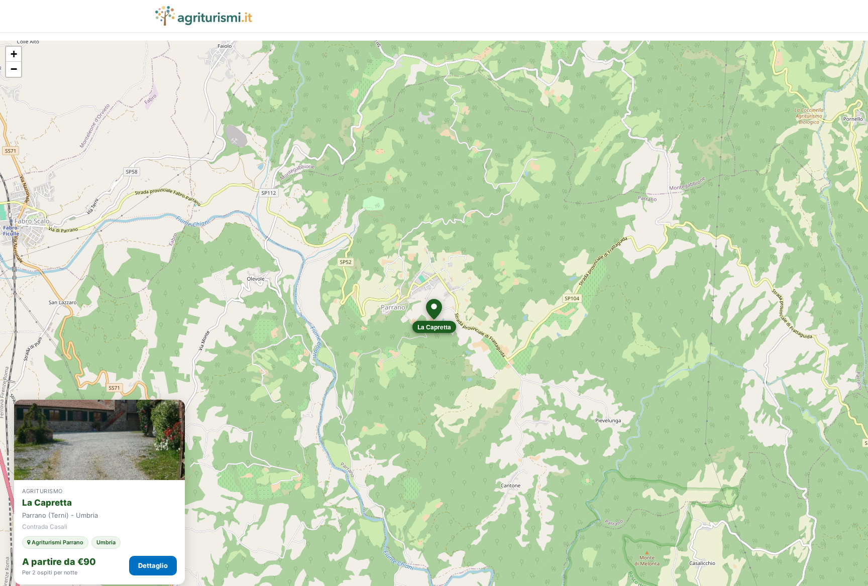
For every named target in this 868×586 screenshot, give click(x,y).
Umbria (106, 542)
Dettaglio (153, 565)
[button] (434, 309)
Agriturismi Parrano (56, 542)
